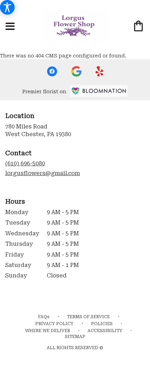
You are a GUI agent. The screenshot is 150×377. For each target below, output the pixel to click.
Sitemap (75, 336)
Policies (102, 323)
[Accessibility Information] (7, 7)
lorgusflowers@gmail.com (42, 173)
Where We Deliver (47, 330)
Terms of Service (88, 316)
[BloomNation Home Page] (99, 91)
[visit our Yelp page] (100, 71)
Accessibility (105, 330)
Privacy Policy (54, 323)
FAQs (44, 316)
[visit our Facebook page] (52, 71)
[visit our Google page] (76, 71)
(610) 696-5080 (25, 163)
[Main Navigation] (10, 26)
